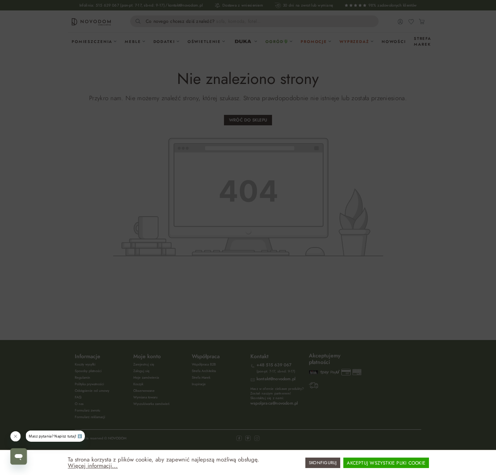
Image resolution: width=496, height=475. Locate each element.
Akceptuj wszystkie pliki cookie (386, 463)
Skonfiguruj (323, 463)
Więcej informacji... (93, 466)
